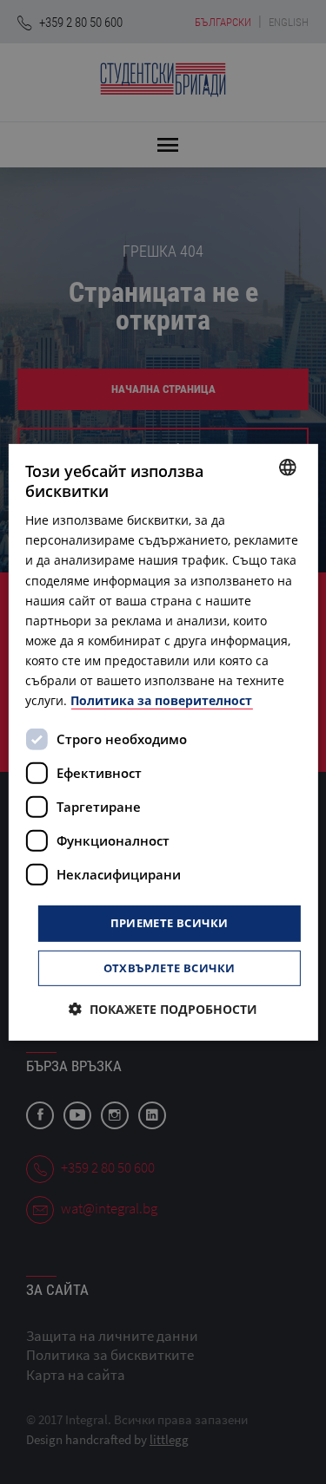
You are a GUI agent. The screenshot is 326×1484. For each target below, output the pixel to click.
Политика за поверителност (161, 700)
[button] (163, 1009)
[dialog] (162, 741)
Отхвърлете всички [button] (169, 968)
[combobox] (287, 466)
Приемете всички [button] (169, 923)
